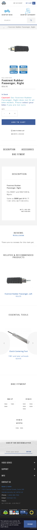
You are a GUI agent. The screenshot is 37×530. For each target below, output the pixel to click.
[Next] (32, 343)
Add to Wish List (18, 130)
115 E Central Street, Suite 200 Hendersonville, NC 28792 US (13, 489)
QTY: (3, 109)
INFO (3, 475)
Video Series (7, 463)
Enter (28, 452)
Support (5, 469)
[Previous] (5, 343)
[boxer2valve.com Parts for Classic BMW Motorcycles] (4, 3)
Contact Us (11, 498)
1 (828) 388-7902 (13, 495)
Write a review (18, 235)
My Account (17, 3)
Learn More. (5, 527)
